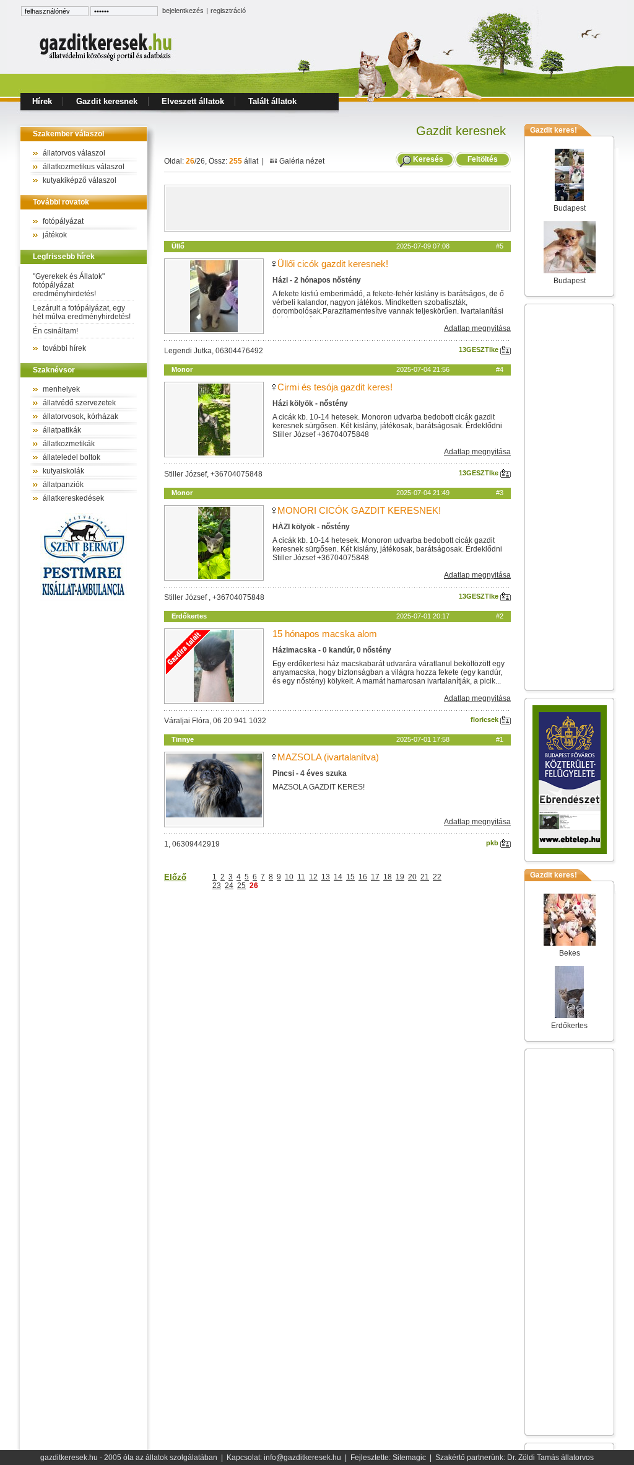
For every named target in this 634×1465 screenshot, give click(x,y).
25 (241, 885)
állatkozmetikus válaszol (83, 166)
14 (338, 877)
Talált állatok (272, 101)
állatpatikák (62, 430)
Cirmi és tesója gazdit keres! (335, 387)
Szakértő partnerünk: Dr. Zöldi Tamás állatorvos (514, 1457)
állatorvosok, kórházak (80, 416)
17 (375, 877)
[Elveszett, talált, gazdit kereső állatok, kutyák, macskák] (106, 59)
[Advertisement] (337, 208)
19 (400, 877)
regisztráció (228, 10)
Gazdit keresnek (106, 101)
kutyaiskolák (63, 471)
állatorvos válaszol (74, 153)
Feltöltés (483, 159)
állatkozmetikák (69, 443)
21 (424, 877)
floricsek (485, 719)
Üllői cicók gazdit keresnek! (332, 263)
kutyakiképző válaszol (79, 180)
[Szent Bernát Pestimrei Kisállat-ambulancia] (83, 598)
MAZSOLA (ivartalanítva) (328, 757)
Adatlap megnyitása (477, 328)
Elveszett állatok (193, 101)
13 (325, 877)
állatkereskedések (73, 498)
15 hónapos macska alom (324, 633)
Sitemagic (409, 1457)
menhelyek (61, 389)
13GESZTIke (479, 349)
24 (229, 885)
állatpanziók (63, 484)
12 (313, 877)
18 (387, 877)
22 (437, 877)
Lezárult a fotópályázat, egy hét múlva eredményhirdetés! (82, 312)
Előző (175, 877)
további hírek (64, 348)
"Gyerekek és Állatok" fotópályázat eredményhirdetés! (69, 285)
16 (362, 877)
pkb (493, 843)
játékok (55, 235)
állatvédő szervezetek (79, 402)
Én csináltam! (55, 331)
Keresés (428, 159)
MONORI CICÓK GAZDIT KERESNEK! (359, 510)
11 (301, 877)
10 (289, 877)
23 (216, 885)
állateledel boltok (71, 457)
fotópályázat (63, 221)
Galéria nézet (300, 161)
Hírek (42, 101)
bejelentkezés (183, 10)
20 (412, 877)
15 (350, 877)
